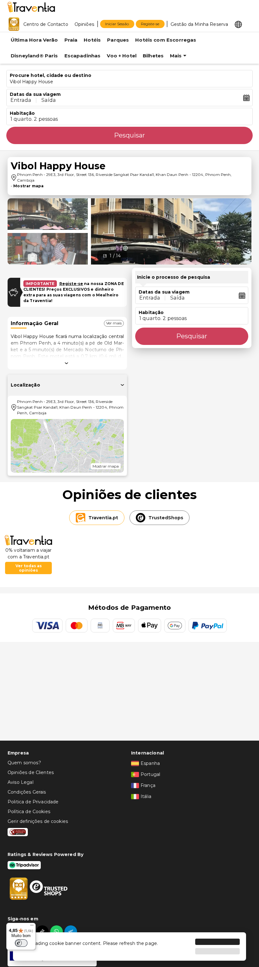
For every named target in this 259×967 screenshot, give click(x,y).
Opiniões (84, 24)
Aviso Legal (20, 782)
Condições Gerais (27, 792)
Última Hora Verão (34, 40)
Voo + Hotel (121, 56)
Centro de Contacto (45, 24)
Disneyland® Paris (34, 56)
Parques (118, 40)
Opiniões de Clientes (31, 772)
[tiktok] (43, 931)
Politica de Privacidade (33, 802)
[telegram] (71, 931)
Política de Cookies (29, 811)
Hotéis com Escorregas (165, 40)
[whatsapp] (57, 931)
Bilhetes (153, 56)
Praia (71, 40)
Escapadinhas (82, 56)
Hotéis (92, 40)
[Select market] (238, 24)
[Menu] (32, 926)
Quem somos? (24, 763)
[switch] (21, 943)
